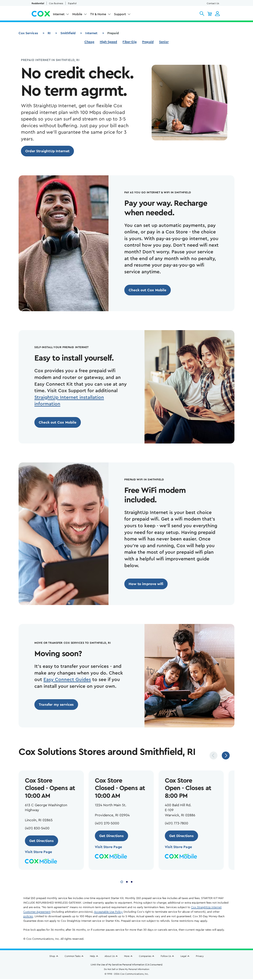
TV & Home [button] (98, 14)
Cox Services (28, 33)
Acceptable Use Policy (108, 911)
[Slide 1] (122, 881)
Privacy (200, 956)
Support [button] (120, 14)
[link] (47, 151)
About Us (110, 956)
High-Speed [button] (108, 41)
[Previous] (213, 755)
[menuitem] (61, 15)
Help (92, 956)
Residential (38, 3)
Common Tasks (72, 956)
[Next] (226, 755)
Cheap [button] (89, 41)
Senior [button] (164, 41)
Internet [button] (58, 14)
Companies (145, 956)
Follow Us (166, 956)
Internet (91, 33)
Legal (183, 956)
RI (49, 33)
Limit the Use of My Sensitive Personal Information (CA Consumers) (126, 964)
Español (72, 3)
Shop (52, 956)
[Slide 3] (131, 881)
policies (28, 916)
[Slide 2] (127, 881)
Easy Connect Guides (67, 679)
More (126, 956)
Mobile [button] (77, 14)
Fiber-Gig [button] (129, 41)
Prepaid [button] (148, 41)
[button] (202, 13)
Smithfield (68, 33)
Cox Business (56, 3)
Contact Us (213, 3)
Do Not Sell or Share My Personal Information (126, 969)
